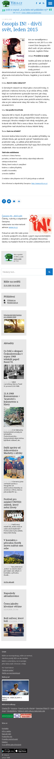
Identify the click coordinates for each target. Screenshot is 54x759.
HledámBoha (12, 711)
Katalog (4, 742)
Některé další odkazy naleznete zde (31, 711)
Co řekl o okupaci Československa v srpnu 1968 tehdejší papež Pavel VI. (13, 356)
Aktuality (9, 343)
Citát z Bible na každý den (31, 13)
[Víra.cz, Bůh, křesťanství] (12, 4)
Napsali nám (6, 734)
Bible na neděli (12, 281)
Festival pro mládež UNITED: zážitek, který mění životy (13, 503)
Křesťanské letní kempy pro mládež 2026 (13, 316)
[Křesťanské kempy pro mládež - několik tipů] (14, 326)
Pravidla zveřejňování (10, 739)
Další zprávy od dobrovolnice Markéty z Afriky (13, 450)
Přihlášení (9, 296)
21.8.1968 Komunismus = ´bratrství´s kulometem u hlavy (12, 399)
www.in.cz (13, 227)
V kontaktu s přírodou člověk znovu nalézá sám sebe (13, 544)
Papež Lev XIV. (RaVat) (26, 708)
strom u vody (17, 259)
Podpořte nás (7, 736)
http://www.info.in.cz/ (39, 183)
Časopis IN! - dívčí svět (12, 215)
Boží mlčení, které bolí (14, 619)
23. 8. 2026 (7, 285)
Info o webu (6, 731)
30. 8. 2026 (16, 285)
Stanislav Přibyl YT (42, 708)
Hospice (14, 708)
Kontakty (5, 728)
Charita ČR (6, 708)
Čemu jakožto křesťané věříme (13, 605)
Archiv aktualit (9, 582)
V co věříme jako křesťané (11, 744)
